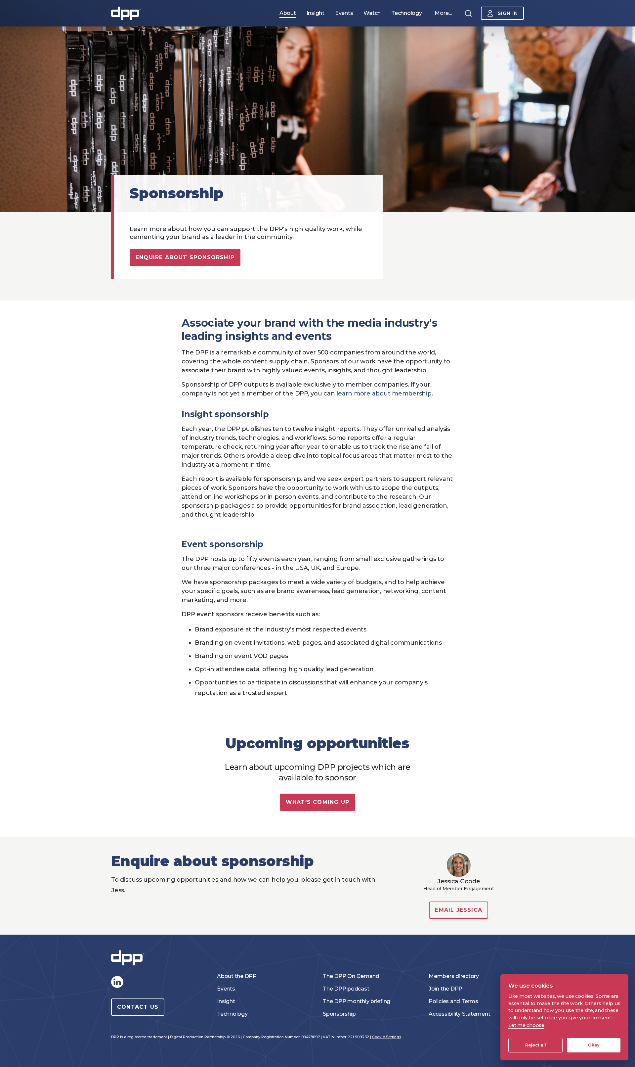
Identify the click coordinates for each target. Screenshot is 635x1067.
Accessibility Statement (459, 1014)
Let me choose (526, 1025)
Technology (232, 1014)
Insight (226, 1001)
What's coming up (317, 802)
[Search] (468, 13)
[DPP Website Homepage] (129, 958)
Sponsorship (339, 1014)
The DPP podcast (346, 989)
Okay (594, 1044)
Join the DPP (445, 989)
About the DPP (237, 976)
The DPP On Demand (351, 976)
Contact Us (137, 1007)
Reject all (535, 1044)
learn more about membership (383, 393)
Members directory (454, 976)
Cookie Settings (386, 1037)
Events (226, 989)
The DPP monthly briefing (356, 1001)
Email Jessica (458, 910)
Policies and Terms (453, 1001)
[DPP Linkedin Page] (117, 982)
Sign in (508, 13)
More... (443, 13)
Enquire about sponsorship (185, 257)
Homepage (126, 13)
